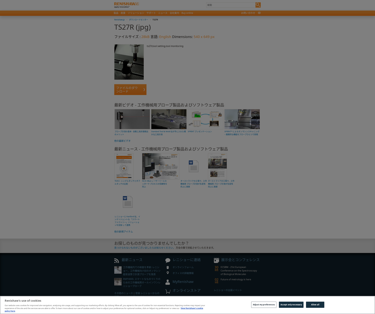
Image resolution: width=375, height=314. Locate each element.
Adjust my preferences (264, 304)
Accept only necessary (291, 304)
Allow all (315, 304)
